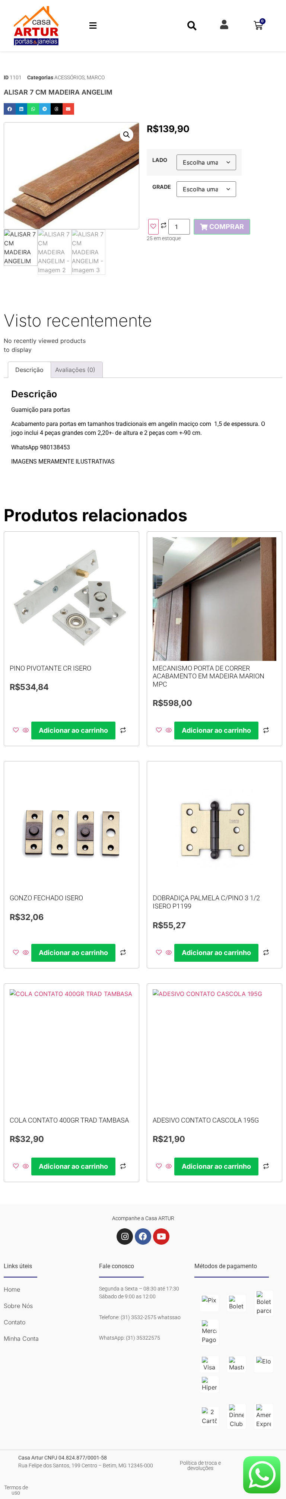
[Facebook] (143, 1236)
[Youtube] (161, 1236)
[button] (93, 25)
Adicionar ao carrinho (73, 730)
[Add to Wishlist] (153, 227)
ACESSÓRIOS (69, 77)
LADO (159, 160)
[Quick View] (26, 730)
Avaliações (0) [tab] (75, 369)
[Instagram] (125, 1236)
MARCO (96, 77)
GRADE (161, 187)
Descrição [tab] (29, 369)
